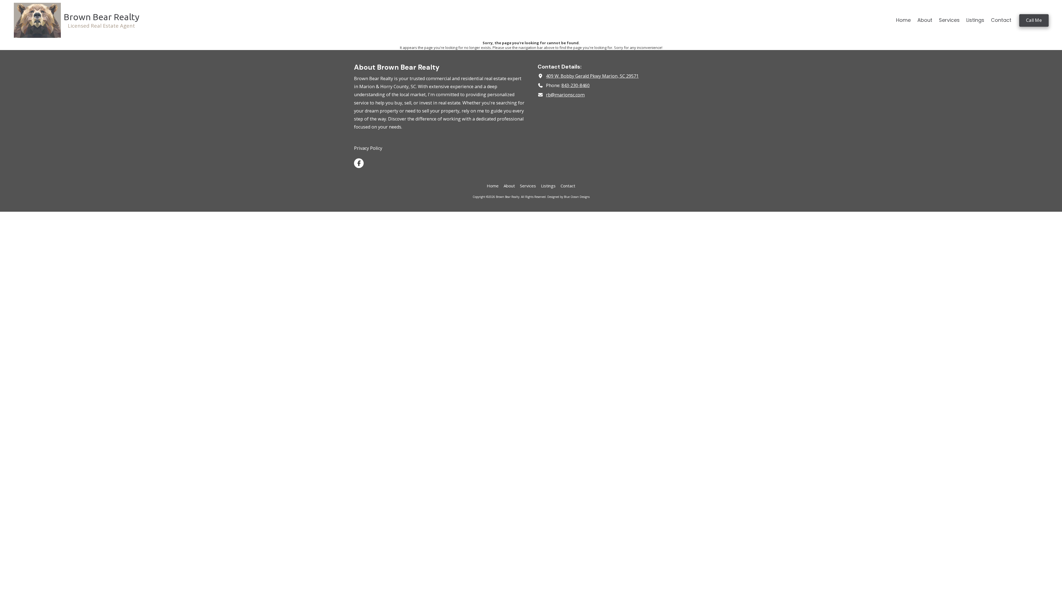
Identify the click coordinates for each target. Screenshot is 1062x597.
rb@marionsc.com (565, 95)
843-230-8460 (575, 85)
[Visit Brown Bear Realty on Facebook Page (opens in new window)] (359, 163)
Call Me (1034, 20)
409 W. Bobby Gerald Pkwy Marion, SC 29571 (592, 76)
